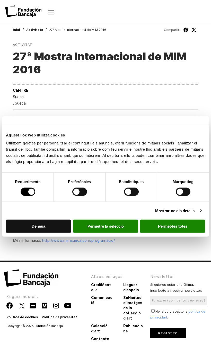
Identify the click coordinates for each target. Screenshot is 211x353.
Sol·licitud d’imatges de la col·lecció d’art (132, 307)
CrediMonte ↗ (101, 287)
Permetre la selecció (105, 226)
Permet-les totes (172, 226)
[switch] (79, 191)
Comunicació (101, 300)
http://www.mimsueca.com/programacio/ (78, 240)
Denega (38, 226)
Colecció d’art (99, 328)
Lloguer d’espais (131, 287)
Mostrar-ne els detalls (175, 210)
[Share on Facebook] (186, 30)
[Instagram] (56, 305)
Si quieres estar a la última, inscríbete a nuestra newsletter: (176, 287)
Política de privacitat (59, 317)
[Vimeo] (44, 305)
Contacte (100, 339)
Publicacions (133, 328)
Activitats (34, 30)
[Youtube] (67, 305)
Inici (16, 30)
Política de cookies (22, 317)
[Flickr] (33, 305)
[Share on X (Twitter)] (194, 30)
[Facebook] (9, 305)
